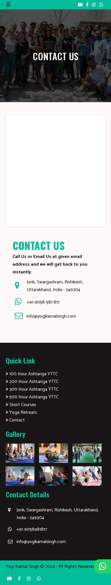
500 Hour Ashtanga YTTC (33, 397)
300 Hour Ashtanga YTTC (33, 389)
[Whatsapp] (101, 4)
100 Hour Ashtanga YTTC (33, 374)
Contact (16, 420)
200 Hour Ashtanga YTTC (33, 382)
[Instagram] (94, 4)
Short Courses (22, 405)
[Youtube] (81, 4)
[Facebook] (88, 4)
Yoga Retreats (22, 412)
